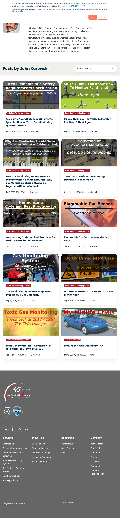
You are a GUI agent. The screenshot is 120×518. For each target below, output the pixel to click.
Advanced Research (41, 457)
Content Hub (67, 443)
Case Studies (67, 448)
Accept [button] (92, 17)
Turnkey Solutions (11, 480)
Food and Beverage (41, 452)
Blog (63, 452)
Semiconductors (40, 448)
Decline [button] (102, 17)
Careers (94, 457)
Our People (96, 448)
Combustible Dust (11, 476)
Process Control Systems (15, 448)
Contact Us (96, 466)
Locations (95, 461)
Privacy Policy (78, 6)
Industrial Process (40, 461)
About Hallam (97, 443)
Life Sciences (38, 443)
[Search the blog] (113, 68)
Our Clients (96, 452)
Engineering (8, 443)
